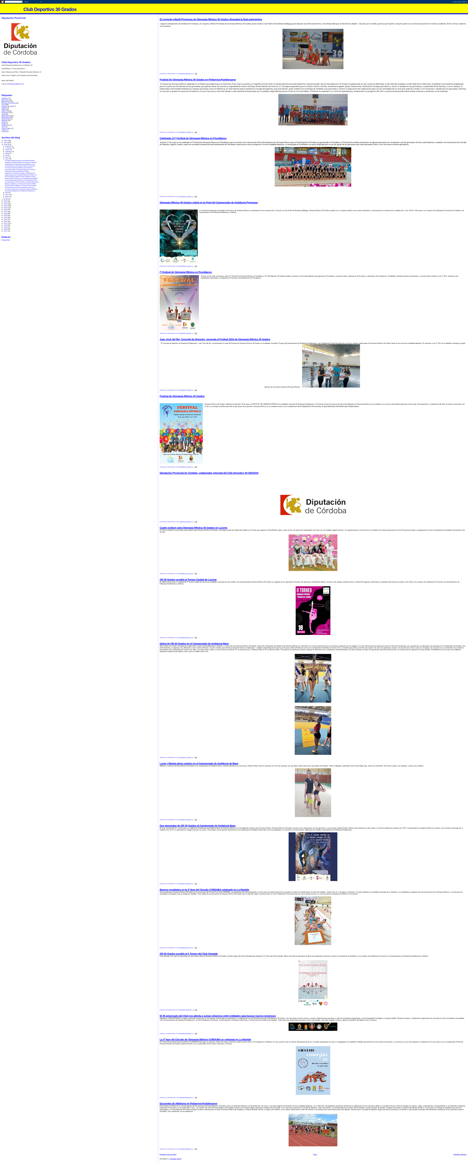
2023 (6, 200)
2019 (6, 207)
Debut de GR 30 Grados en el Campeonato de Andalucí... (22, 178)
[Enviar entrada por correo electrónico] (195, 73)
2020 (6, 206)
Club (3, 104)
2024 (6, 144)
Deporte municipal (8, 106)
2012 (6, 221)
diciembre (8, 146)
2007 (6, 231)
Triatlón (4, 130)
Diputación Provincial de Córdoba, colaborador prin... (20, 173)
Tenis (3, 127)
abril (6, 192)
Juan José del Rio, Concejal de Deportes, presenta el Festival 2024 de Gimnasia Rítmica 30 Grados (215, 339)
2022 (6, 202)
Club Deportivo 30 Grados (50, 9)
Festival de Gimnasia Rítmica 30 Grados (182, 396)
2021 (6, 204)
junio (6, 157)
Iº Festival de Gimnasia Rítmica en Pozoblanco (186, 272)
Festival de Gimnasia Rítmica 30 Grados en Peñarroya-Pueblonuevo (198, 79)
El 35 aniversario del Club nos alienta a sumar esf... (20, 187)
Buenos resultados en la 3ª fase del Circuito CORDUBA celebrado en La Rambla (204, 889)
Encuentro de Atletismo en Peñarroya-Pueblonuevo (188, 1103)
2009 (6, 227)
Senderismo (6, 125)
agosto (7, 153)
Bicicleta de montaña (8, 103)
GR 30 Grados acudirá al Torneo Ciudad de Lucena (188, 579)
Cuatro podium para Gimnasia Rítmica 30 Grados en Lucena (193, 527)
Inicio (315, 1154)
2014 (6, 217)
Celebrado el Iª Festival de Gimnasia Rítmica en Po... (20, 164)
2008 (6, 229)
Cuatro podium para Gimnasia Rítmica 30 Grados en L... (21, 175)
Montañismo (6, 117)
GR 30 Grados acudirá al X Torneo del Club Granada (189, 953)
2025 (6, 142)
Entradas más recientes (168, 1154)
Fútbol (4, 109)
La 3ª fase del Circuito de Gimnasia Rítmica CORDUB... (21, 189)
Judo (3, 114)
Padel (3, 122)
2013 (6, 219)
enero (7, 198)
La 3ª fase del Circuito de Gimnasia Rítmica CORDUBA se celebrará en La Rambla (205, 1039)
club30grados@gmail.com (15, 84)
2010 (6, 225)
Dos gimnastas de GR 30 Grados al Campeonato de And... (22, 182)
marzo (7, 194)
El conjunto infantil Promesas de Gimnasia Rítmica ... (20, 160)
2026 (6, 140)
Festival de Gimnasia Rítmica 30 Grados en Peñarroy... (21, 162)
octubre (7, 150)
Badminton (5, 100)
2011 (6, 223)
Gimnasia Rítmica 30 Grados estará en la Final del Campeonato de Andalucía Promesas (209, 202)
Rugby (4, 123)
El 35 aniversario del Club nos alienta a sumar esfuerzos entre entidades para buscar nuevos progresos (218, 1015)
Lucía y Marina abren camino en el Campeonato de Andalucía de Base (199, 763)
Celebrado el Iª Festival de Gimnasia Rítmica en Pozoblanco (193, 138)
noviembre (8, 148)
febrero (7, 196)
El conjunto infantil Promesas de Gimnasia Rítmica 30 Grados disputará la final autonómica (211, 19)
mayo (7, 159)
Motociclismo (6, 119)
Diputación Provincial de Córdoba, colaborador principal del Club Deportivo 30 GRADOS (209, 472)
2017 (6, 211)
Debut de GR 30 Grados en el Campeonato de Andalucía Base (194, 643)
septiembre (8, 151)
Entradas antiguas (460, 1154)
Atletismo (5, 98)
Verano (4, 131)
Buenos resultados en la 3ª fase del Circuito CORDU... (21, 184)
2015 (6, 215)
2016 (6, 213)
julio (6, 155)
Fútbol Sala (5, 111)
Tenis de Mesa (6, 128)
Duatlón (4, 108)
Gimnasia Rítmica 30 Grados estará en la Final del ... (20, 166)
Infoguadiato (6, 240)
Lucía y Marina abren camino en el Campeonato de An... (21, 180)
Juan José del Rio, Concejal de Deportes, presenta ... (20, 169)
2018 (6, 209)
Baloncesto (5, 101)
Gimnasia (5, 112)
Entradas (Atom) (175, 1159)
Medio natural (6, 115)
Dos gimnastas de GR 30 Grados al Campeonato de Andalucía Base (198, 825)
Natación (5, 120)
